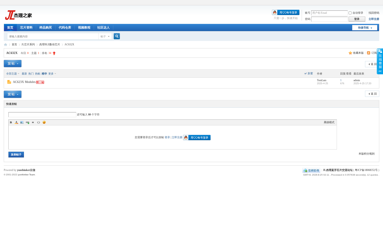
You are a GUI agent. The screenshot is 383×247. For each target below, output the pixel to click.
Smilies (44, 122)
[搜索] (116, 36)
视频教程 (84, 27)
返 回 (374, 64)
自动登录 (358, 12)
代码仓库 (65, 27)
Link (27, 122)
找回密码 (374, 12)
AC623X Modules (24, 82)
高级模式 (329, 122)
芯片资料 (26, 27)
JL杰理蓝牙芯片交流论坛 (5, 44)
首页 (10, 27)
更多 (51, 73)
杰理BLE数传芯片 (49, 44)
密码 (307, 19)
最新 (24, 73)
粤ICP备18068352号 (366, 170)
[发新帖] (12, 63)
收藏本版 (358, 52)
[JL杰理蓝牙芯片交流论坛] (18, 21)
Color (16, 122)
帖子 (103, 36)
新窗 (310, 73)
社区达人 (103, 27)
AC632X (12, 53)
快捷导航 (363, 27)
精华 (44, 73)
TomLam (321, 80)
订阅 (374, 52)
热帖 (37, 73)
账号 (307, 12)
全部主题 (11, 73)
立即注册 (374, 19)
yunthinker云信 (26, 170)
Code (38, 122)
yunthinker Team (26, 174)
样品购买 (45, 27)
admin (357, 80)
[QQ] (311, 170)
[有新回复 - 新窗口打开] (9, 82)
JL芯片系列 (28, 44)
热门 (31, 73)
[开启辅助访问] (378, 3)
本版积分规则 (367, 153)
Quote (33, 122)
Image (22, 122)
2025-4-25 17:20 (362, 83)
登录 (167, 137)
